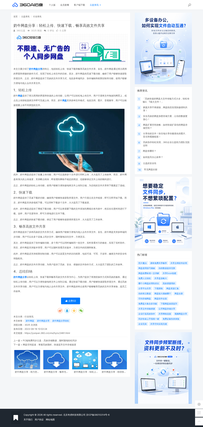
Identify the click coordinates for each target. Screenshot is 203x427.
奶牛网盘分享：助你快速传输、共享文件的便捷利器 (114, 372)
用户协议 (39, 419)
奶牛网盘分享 (35, 68)
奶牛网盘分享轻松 (60, 320)
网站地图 (50, 419)
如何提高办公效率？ (153, 157)
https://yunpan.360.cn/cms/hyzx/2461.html (47, 333)
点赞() (72, 300)
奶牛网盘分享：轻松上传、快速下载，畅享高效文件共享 (85, 372)
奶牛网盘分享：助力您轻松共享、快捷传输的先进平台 (27, 372)
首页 (15, 16)
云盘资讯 (94, 4)
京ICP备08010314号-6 (98, 414)
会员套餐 (64, 4)
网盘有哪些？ (149, 151)
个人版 (52, 4)
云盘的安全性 (149, 163)
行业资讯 (37, 16)
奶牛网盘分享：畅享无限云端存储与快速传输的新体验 (56, 372)
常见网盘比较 (150, 169)
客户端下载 (79, 4)
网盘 (20, 95)
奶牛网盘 (30, 320)
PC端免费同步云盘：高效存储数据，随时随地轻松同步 (50, 340)
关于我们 (28, 419)
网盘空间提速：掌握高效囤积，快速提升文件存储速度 (49, 344)
